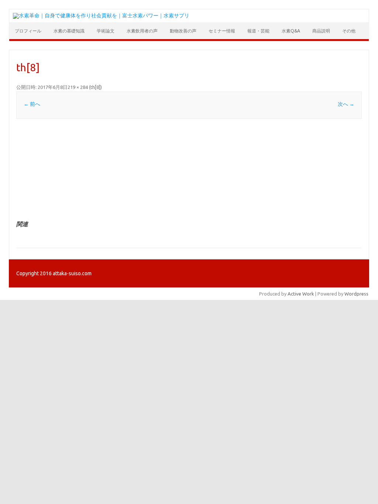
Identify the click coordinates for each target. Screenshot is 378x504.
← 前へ (32, 104)
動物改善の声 (183, 30)
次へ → (346, 104)
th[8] (95, 87)
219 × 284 (78, 87)
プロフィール (28, 30)
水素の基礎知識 (69, 30)
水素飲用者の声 (142, 30)
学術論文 (105, 30)
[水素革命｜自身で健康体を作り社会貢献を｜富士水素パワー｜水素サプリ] (101, 15)
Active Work (301, 293)
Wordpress (356, 293)
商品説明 (321, 30)
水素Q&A (291, 30)
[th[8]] (188, 169)
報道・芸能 (258, 30)
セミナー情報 (222, 30)
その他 (348, 30)
